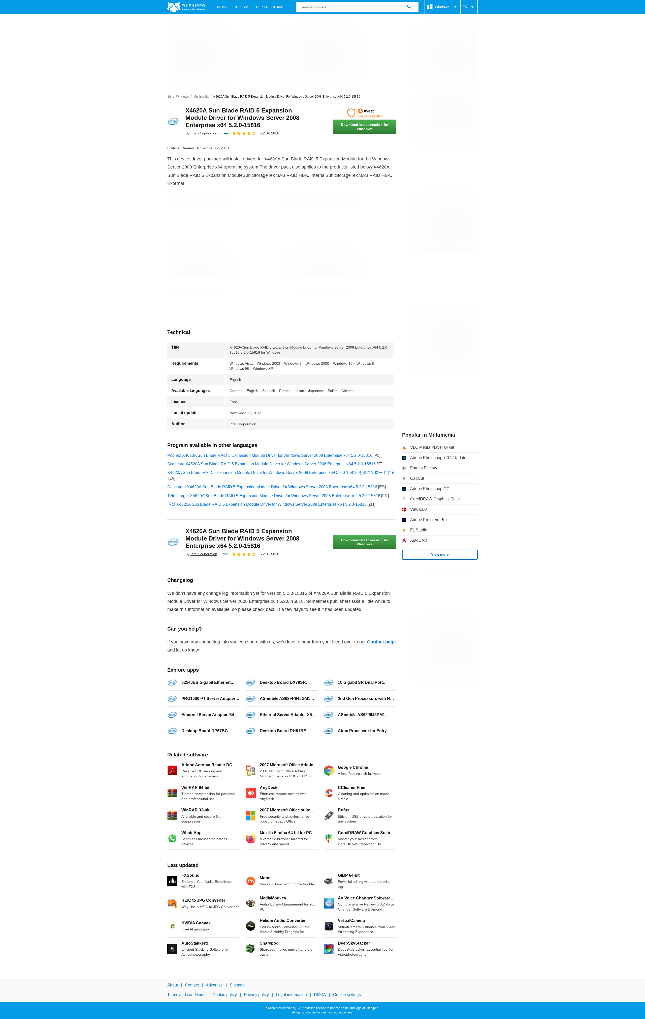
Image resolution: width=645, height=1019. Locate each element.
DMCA (320, 995)
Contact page (381, 641)
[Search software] (409, 7)
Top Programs (269, 7)
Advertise (214, 985)
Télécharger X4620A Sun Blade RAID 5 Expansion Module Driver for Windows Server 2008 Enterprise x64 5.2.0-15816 (273, 496)
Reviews (241, 7)
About (172, 985)
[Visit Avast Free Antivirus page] (364, 113)
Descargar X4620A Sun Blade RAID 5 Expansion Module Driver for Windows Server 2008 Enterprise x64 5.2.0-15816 (272, 487)
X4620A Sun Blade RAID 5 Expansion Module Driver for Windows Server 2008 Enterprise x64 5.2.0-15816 (242, 117)
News (222, 7)
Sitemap (237, 985)
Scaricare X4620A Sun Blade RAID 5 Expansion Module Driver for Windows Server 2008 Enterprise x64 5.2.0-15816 (271, 464)
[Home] (169, 96)
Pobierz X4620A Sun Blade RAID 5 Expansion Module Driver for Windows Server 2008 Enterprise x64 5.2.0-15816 (269, 455)
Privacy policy (256, 995)
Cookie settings (347, 995)
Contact (192, 985)
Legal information (291, 995)
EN (465, 7)
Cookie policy (224, 995)
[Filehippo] (186, 7)
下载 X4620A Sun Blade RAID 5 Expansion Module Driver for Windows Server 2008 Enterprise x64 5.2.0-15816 (267, 504)
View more (440, 554)
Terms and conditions (186, 995)
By (201, 133)
